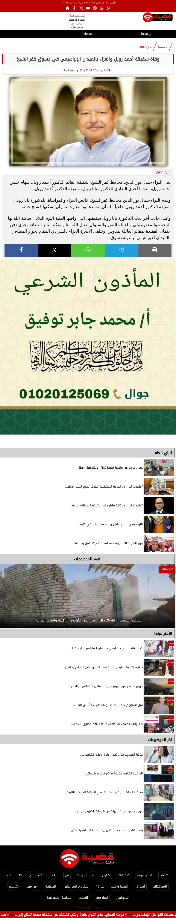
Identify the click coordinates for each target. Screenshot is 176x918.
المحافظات (160, 886)
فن (67, 875)
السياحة (50, 886)
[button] (9, 598)
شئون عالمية (101, 875)
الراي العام (146, 46)
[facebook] (21, 250)
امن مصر (32, 886)
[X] (54, 250)
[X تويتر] (81, 8)
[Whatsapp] (101, 8)
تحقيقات (123, 875)
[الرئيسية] (67, 8)
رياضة (53, 875)
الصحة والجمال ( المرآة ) (112, 886)
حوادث (81, 875)
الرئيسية (146, 34)
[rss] (108, 8)
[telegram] (121, 250)
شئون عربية (145, 875)
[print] (154, 250)
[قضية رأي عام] (158, 18)
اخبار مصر (102, 898)
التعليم (14, 886)
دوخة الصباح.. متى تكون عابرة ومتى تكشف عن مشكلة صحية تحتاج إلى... (97, 914)
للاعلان (83, 898)
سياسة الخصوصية (59, 898)
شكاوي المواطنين (76, 886)
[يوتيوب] (88, 8)
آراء (9, 875)
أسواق (140, 886)
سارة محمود (163, 172)
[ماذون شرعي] (88, 347)
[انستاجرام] (94, 8)
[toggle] (29, 33)
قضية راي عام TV (30, 875)
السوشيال (122, 898)
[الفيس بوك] (74, 8)
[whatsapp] (88, 250)
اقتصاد (88, 34)
